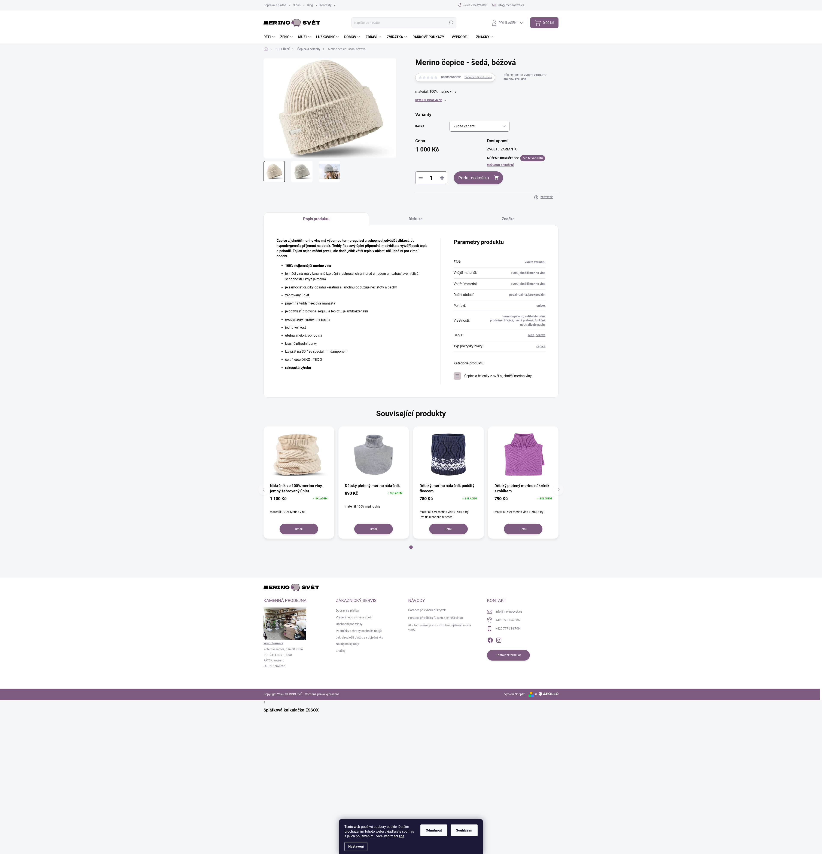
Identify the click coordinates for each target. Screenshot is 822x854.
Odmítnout (434, 830)
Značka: (515, 79)
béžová (540, 335)
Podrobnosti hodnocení (478, 77)
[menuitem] (270, 37)
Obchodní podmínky (349, 624)
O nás (297, 5)
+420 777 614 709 (508, 628)
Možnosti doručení (500, 165)
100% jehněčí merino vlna (528, 273)
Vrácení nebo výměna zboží (354, 617)
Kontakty (325, 5)
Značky (340, 650)
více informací (273, 643)
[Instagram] (499, 639)
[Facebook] (490, 639)
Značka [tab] (508, 219)
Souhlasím (464, 830)
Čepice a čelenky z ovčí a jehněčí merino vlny (498, 376)
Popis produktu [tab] (316, 219)
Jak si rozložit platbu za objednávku (359, 637)
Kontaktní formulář (508, 655)
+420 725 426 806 (508, 620)
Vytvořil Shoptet (515, 694)
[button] (411, 547)
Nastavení (356, 846)
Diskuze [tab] (416, 219)
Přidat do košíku (473, 177)
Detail (298, 529)
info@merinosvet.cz (509, 611)
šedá (531, 335)
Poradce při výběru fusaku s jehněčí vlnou (435, 617)
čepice (540, 346)
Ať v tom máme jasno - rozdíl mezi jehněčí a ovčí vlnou (439, 627)
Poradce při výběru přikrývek (427, 610)
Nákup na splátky (347, 644)
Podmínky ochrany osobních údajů (359, 631)
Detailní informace (428, 100)
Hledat (451, 22)
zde (401, 836)
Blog (310, 5)
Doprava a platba (275, 5)
